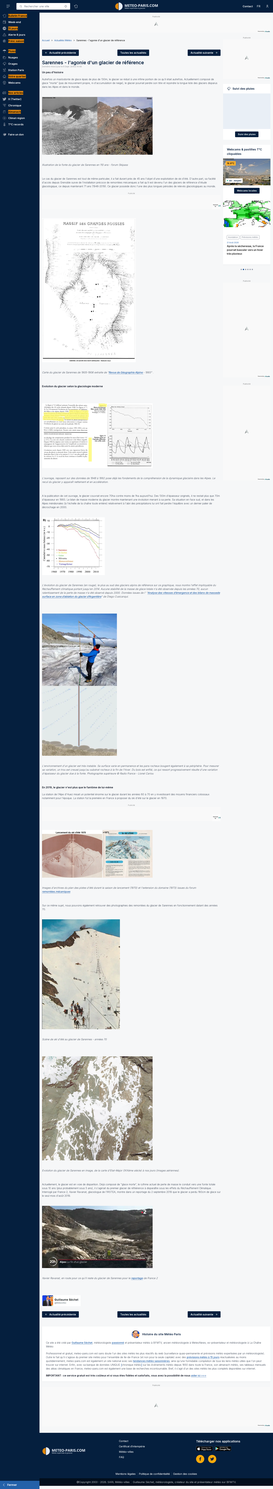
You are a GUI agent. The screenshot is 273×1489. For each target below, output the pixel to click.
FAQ (121, 1457)
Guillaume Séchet (82, 1342)
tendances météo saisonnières (151, 1361)
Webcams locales (247, 190)
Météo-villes (126, 1451)
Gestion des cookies (185, 1473)
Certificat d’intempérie (132, 1446)
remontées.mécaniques (56, 891)
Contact (248, 6)
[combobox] (43, 6)
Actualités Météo (63, 40)
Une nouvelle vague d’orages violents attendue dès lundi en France (244, 250)
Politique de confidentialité (154, 1473)
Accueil (46, 40)
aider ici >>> (198, 1375)
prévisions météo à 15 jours (203, 1357)
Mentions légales (125, 1473)
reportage (137, 1278)
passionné (118, 1342)
